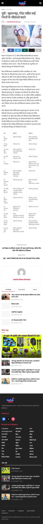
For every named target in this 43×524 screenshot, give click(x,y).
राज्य (31, 428)
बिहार (17, 434)
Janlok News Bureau (13, 22)
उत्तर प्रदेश (9, 9)
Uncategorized (7, 431)
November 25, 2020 (29, 22)
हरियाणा (32, 454)
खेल (3, 448)
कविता (3, 442)
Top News (5, 428)
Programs (21, 511)
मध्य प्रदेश (18, 437)
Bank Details (31, 511)
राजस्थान (18, 457)
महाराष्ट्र (18, 440)
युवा (16, 451)
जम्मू (3, 454)
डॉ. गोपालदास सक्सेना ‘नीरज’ (19, 320)
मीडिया (17, 445)
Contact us (5, 513)
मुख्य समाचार (19, 448)
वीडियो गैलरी (33, 440)
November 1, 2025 (9, 355)
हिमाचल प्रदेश (15, 304)
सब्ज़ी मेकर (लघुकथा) (16, 312)
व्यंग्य (31, 443)
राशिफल (32, 431)
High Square (7, 353)
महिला (17, 443)
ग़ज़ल (3, 451)
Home (3, 9)
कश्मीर (3, 445)
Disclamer (12, 511)
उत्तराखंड (4, 437)
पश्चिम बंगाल (19, 428)
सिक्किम (32, 448)
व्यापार (31, 445)
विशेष (31, 437)
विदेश (31, 434)
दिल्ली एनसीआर (5, 457)
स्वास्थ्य (32, 451)
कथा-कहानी (5, 440)
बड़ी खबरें (18, 431)
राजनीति (18, 454)
